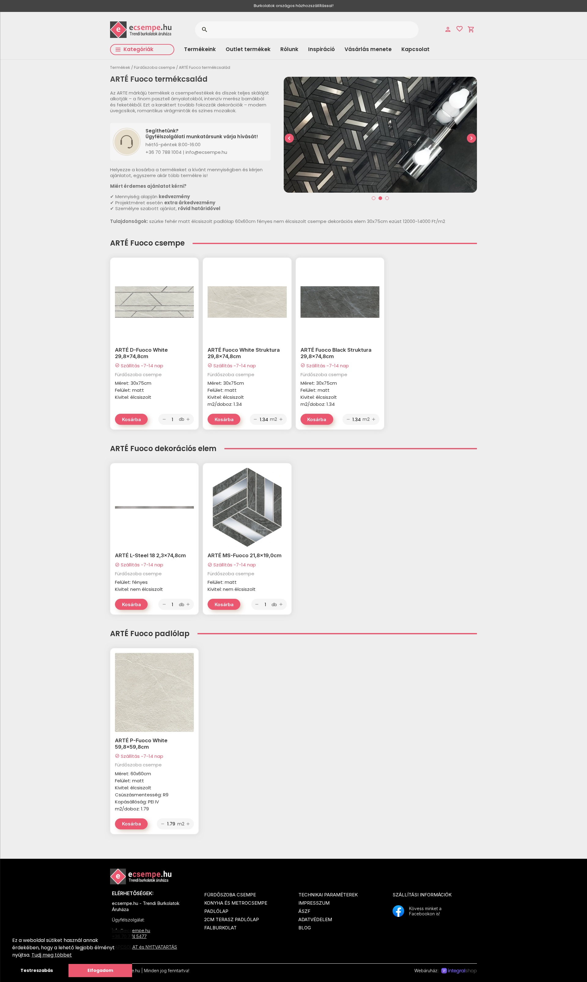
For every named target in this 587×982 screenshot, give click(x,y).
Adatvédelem (315, 919)
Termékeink (200, 49)
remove (164, 419)
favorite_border (459, 28)
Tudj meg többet (51, 954)
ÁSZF (304, 911)
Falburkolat (220, 928)
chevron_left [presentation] (289, 138)
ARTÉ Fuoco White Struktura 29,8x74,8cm (244, 353)
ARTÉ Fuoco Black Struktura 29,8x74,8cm (336, 353)
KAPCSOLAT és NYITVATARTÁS (144, 947)
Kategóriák (138, 49)
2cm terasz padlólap (231, 919)
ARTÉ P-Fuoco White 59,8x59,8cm (141, 743)
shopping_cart (471, 29)
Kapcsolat (415, 49)
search (204, 29)
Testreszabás (36, 970)
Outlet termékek (248, 49)
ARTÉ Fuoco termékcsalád (204, 67)
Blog (304, 928)
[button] (373, 198)
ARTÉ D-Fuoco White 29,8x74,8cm (141, 353)
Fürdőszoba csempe (154, 67)
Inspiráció (321, 49)
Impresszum (314, 903)
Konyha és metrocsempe (235, 903)
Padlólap (216, 911)
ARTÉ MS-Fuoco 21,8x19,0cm (245, 555)
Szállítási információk (422, 895)
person (448, 29)
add (188, 419)
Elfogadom (100, 970)
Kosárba (131, 419)
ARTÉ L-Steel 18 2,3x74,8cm (150, 555)
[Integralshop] (459, 971)
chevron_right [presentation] (471, 138)
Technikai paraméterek (328, 895)
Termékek (120, 67)
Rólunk (289, 49)
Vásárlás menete (368, 49)
